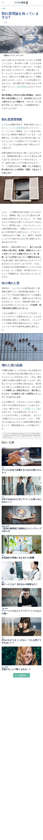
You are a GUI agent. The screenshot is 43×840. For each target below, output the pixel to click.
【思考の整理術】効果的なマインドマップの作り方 (21, 529)
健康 (3, 582)
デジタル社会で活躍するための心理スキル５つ (21, 471)
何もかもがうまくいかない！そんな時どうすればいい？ (21, 641)
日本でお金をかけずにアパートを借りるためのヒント (21, 500)
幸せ (3, 555)
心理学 (3, 8)
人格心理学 (5, 608)
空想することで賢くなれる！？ (16, 669)
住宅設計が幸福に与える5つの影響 (18, 557)
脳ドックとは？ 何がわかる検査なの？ (20, 584)
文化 (3, 467)
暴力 (24, 235)
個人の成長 (5, 667)
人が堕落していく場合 (31, 409)
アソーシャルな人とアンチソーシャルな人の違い (21, 612)
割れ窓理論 (21, 87)
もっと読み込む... (21, 675)
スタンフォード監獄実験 (14, 128)
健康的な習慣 (5, 526)
